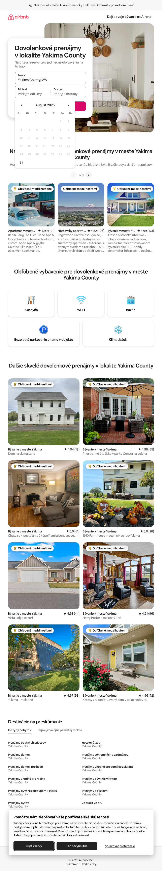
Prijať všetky (34, 846)
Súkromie (72, 864)
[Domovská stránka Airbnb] (18, 16)
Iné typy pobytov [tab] (19, 730)
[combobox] (50, 79)
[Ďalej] (88, 175)
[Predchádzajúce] (73, 175)
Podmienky (89, 864)
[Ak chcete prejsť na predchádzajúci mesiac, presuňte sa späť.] (22, 105)
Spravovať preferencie (120, 846)
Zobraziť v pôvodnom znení (115, 5)
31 (21, 162)
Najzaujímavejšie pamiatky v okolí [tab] (60, 730)
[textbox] (32, 93)
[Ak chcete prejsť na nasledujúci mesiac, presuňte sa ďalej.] (68, 105)
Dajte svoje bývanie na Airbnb (129, 17)
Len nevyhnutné (76, 846)
